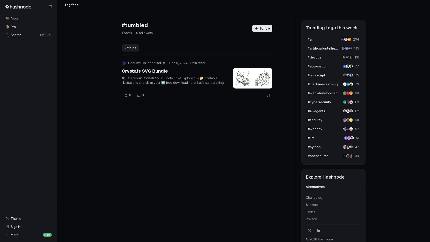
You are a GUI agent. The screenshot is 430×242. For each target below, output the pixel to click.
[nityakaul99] (351, 102)
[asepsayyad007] (350, 57)
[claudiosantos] (351, 111)
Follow (265, 28)
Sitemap (312, 205)
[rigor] (351, 93)
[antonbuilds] (351, 66)
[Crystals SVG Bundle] (252, 78)
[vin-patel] (351, 156)
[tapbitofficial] (351, 120)
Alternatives (315, 187)
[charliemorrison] (351, 129)
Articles (130, 48)
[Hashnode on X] (309, 230)
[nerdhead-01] (349, 39)
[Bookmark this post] (268, 95)
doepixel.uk (156, 63)
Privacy (311, 219)
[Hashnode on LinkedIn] (318, 230)
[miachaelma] (352, 138)
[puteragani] (350, 48)
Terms (310, 212)
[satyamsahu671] (351, 84)
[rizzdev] (351, 147)
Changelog (314, 197)
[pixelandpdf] (351, 75)
